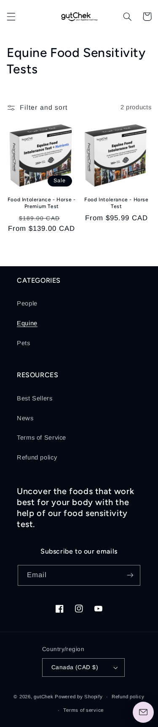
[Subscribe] (130, 575)
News (25, 418)
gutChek (43, 696)
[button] (11, 16)
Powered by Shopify (78, 696)
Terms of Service (41, 437)
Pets (23, 343)
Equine (27, 323)
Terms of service (83, 710)
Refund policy (37, 457)
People (27, 303)
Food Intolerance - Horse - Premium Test (42, 203)
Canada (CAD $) (74, 667)
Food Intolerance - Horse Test (116, 203)
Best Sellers (35, 398)
